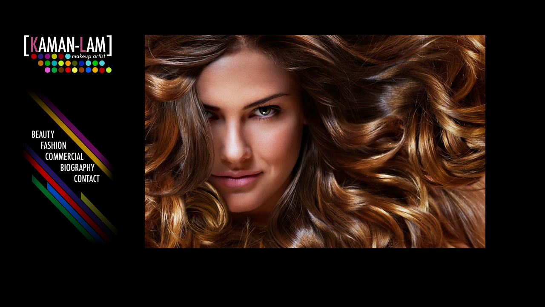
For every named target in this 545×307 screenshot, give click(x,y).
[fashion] (53, 145)
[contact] (87, 178)
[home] (68, 56)
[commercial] (64, 156)
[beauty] (43, 134)
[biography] (77, 167)
